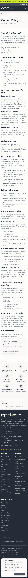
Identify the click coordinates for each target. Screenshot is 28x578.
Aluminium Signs (5, 513)
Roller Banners (5, 464)
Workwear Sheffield (20, 481)
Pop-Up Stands (5, 525)
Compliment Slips (5, 482)
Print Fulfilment (5, 489)
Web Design (4, 550)
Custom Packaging (6, 492)
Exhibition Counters (6, 530)
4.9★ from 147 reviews (15, 449)
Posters (3, 477)
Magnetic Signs (5, 518)
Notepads (3, 484)
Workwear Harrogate (20, 473)
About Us (3, 548)
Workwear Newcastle (20, 488)
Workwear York (19, 478)
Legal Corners (14, 552)
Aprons (17, 471)
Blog (21, 557)
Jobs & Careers (14, 557)
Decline (8, 574)
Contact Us (19, 548)
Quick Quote (11, 548)
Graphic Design (13, 550)
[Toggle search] (21, 8)
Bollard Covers (5, 520)
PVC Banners (4, 467)
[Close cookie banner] (26, 559)
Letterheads (4, 472)
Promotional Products (6, 554)
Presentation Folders (6, 487)
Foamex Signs (4, 510)
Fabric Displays (5, 528)
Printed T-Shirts (19, 463)
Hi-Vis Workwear (19, 466)
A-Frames (3, 505)
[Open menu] (25, 8)
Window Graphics (5, 515)
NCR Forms (4, 469)
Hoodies (17, 468)
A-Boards (3, 523)
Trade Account (5, 557)
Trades (16, 554)
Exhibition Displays (6, 474)
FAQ (25, 557)
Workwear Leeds (19, 476)
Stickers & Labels (5, 479)
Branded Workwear (20, 457)
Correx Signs (4, 508)
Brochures (4, 462)
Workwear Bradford (20, 490)
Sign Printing (4, 503)
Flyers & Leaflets (5, 459)
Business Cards (5, 457)
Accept (20, 574)
